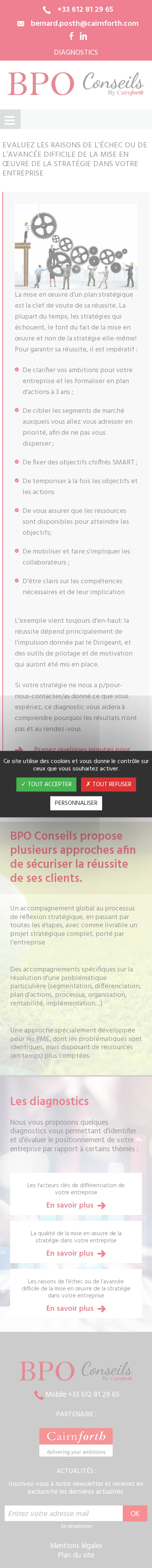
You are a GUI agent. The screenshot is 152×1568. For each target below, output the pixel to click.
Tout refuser (111, 785)
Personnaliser (76, 803)
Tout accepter (49, 785)
